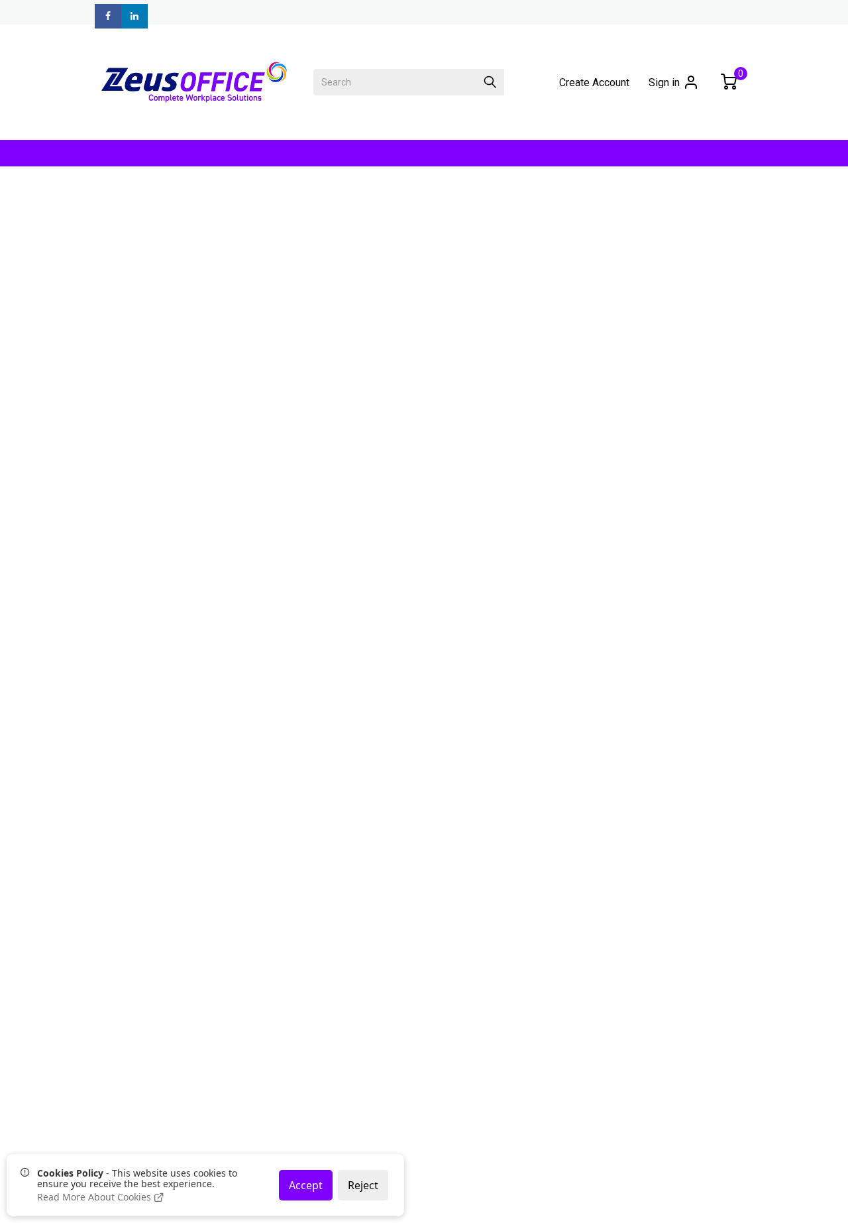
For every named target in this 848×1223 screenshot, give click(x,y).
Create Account (594, 82)
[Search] (490, 82)
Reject (363, 1185)
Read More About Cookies (95, 1197)
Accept (306, 1185)
